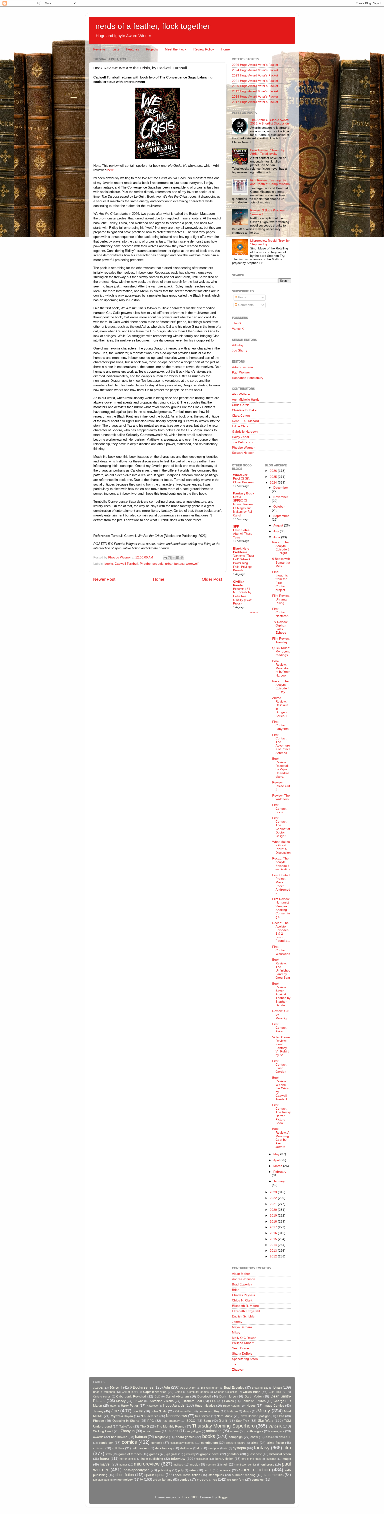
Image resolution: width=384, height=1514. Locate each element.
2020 (274, 1209)
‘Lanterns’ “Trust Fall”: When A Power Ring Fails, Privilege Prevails (243, 563)
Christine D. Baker (245, 410)
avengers (277, 1431)
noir (225, 1464)
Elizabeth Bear (192, 1401)
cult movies (140, 1448)
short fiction (125, 1475)
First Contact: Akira (279, 1027)
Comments (245, 305)
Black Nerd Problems (241, 550)
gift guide (172, 1454)
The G (236, 323)
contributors (209, 1442)
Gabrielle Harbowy (245, 431)
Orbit (280, 1416)
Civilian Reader (238, 583)
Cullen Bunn (251, 1392)
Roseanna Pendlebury (247, 378)
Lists (115, 49)
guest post (254, 1454)
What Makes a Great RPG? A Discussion (281, 847)
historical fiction (280, 1454)
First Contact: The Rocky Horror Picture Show (281, 1114)
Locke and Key (209, 1411)
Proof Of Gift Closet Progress (243, 480)
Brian (235, 1289)
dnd (226, 1448)
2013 (274, 1250)
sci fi (207, 1470)
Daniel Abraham (177, 1396)
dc (198, 1448)
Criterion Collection (226, 1392)
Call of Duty (129, 1392)
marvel (105, 1464)
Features (132, 49)
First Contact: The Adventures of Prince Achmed (281, 744)
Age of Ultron (188, 1387)
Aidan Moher (241, 1273)
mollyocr (179, 1464)
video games (207, 1479)
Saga (207, 1420)
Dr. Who (138, 1401)
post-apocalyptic (136, 1470)
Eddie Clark (240, 426)
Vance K (238, 328)
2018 (274, 1221)
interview (178, 1458)
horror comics (128, 1458)
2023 (274, 1192)
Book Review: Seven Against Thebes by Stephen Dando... (281, 994)
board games (185, 1437)
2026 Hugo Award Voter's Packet (255, 64)
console (156, 1442)
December (280, 487)
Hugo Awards (173, 1405)
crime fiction (275, 1442)
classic (270, 1437)
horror (104, 1458)
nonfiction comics (246, 1464)
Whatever (240, 475)
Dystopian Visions (161, 1401)
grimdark (233, 1454)
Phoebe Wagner (243, 447)
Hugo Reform (231, 1405)
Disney (121, 1401)
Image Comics (274, 1405)
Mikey (236, 1332)
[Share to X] (173, 558)
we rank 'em (235, 1479)
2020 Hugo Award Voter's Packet (255, 86)
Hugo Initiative (205, 1405)
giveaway (190, 1454)
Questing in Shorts (125, 1420)
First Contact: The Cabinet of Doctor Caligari (281, 827)
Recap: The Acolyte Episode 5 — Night (281, 548)
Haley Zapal (240, 437)
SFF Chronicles (241, 528)
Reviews (99, 49)
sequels (157, 563)
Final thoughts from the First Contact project (280, 581)
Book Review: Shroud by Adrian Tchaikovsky (267, 152)
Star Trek (242, 1420)
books (108, 563)
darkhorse (186, 1448)
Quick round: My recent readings (281, 651)
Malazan (232, 1411)
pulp (181, 1470)
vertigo (184, 1479)
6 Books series (141, 1387)
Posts (241, 297)
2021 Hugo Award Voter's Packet (255, 80)
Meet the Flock (175, 49)
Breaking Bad (260, 1387)
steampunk (216, 1475)
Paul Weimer (241, 372)
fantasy (262, 1447)
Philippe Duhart (243, 1343)
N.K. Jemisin (149, 1416)
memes (123, 1464)
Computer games (197, 1392)
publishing (164, 1470)
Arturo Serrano (242, 367)
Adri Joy (237, 345)
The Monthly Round (170, 1426)
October (279, 506)
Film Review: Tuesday (281, 640)
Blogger (223, 1497)
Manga (247, 1411)
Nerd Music (225, 1416)
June (277, 537)
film (287, 1447)
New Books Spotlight (255, 1416)
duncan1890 (189, 1497)
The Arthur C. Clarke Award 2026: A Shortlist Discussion (269, 121)
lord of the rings (251, 1458)
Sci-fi (223, 1420)
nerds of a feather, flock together (152, 26)
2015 (274, 1239)
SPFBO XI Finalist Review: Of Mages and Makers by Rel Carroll (243, 508)
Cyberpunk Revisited (131, 1396)
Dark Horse (227, 1396)
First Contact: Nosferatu (280, 612)
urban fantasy (174, 563)
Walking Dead (103, 1431)
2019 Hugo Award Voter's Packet (255, 91)
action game (152, 1431)
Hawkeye (152, 1405)
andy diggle (194, 1431)
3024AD (98, 1387)
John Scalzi (159, 1411)
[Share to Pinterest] (182, 558)
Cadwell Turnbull (126, 563)
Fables (229, 1401)
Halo (113, 1405)
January (279, 1181)
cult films (118, 1448)
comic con (106, 1442)
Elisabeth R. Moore (245, 1305)
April (276, 1160)
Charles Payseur (243, 1295)
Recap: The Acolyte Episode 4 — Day (281, 687)
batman (141, 1437)
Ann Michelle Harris (245, 399)
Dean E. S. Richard (245, 421)
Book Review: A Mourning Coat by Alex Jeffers (280, 1138)
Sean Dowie (240, 1348)
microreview (147, 1464)
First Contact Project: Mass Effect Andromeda (281, 884)
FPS (213, 1401)
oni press (267, 1464)
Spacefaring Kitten (245, 1359)
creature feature (235, 1442)
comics (129, 1442)
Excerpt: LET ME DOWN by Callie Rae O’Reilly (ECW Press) (242, 596)
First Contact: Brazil (279, 808)
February (279, 1171)
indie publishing (152, 1458)
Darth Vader (253, 1396)
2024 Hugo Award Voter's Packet (255, 70)
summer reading (243, 1475)
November (280, 497)
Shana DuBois (242, 1353)
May (276, 1154)
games (154, 1454)
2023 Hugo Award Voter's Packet (255, 75)
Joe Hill (138, 1411)
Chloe (178, 1392)
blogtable (161, 1437)
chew (254, 1437)
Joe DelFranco (242, 442)
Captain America (154, 1392)
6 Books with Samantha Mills (281, 562)
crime (254, 1442)
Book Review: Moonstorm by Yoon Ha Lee (281, 668)
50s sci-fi (116, 1387)
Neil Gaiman (202, 1416)
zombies (258, 1479)
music (194, 1464)
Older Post (212, 579)
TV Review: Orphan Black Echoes (280, 627)
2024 (274, 482)
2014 (274, 1245)
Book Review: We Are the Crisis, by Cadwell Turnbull (281, 1088)
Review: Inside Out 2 (281, 786)
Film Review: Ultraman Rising (281, 599)
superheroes (274, 1475)
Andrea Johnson (243, 1279)
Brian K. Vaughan (104, 1392)
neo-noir (211, 1464)
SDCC (190, 1420)
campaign (236, 1437)
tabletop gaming (103, 1479)
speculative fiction (187, 1475)
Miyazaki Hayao (122, 1416)
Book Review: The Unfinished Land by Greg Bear (281, 968)
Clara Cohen (241, 415)
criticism (98, 1448)
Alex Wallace (241, 394)
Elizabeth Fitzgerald (246, 1311)
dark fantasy (163, 1448)
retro (192, 1470)
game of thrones (130, 1454)
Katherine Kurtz (184, 1411)
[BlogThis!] (169, 558)
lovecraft (271, 1458)
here (110, 170)
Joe (115, 1411)
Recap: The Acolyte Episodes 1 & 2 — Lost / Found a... (281, 932)
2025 (274, 476)
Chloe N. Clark (242, 1300)
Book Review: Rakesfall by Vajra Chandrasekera (280, 767)
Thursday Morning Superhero (223, 1426)
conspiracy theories (182, 1442)
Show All (254, 612)
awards (98, 1437)
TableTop (125, 1426)
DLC (157, 1396)
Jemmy (237, 1321)
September (281, 516)
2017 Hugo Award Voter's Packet (255, 102)
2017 (274, 1227)
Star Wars (265, 1420)
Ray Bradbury (171, 1420)
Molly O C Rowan (244, 1337)
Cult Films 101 (278, 1392)
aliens (173, 1431)
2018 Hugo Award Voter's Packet (255, 96)
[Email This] (165, 558)
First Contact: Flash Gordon (279, 1066)
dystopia (239, 1448)
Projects (152, 49)
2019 (274, 1215)
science (225, 1470)
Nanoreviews (176, 1416)
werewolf (192, 563)
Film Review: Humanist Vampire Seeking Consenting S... (281, 908)
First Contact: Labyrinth (280, 725)
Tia (234, 1364)
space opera (154, 1475)
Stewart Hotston (243, 452)
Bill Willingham (210, 1387)
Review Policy (203, 49)
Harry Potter (129, 1405)
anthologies (255, 1431)
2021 (274, 1204)
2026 (274, 470)
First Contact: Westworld (281, 950)
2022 (274, 1198)
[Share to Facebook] (178, 558)
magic (286, 1458)
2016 (274, 1233)
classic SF (285, 1437)
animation (214, 1431)
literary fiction (224, 1458)
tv (141, 1479)
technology (125, 1479)
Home (225, 49)
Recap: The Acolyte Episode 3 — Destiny (281, 864)
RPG (150, 1420)
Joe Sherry (239, 350)
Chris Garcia (241, 405)
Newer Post (104, 579)
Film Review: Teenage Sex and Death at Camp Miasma (270, 182)
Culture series (101, 1396)
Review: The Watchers (281, 797)
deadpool (214, 1448)
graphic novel (209, 1454)
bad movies (119, 1437)
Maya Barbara (242, 1327)
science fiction (254, 1469)
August (278, 525)
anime (234, 1431)
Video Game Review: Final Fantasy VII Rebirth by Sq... (281, 1046)
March (278, 1166)
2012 (274, 1256)
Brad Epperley (242, 1284)
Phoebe (145, 563)
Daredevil (204, 1396)
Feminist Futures (254, 1401)
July (276, 531)
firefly (109, 1454)
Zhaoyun (238, 1369)
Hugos (251, 1405)
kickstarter (202, 1458)
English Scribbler (244, 1316)
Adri (167, 1387)
